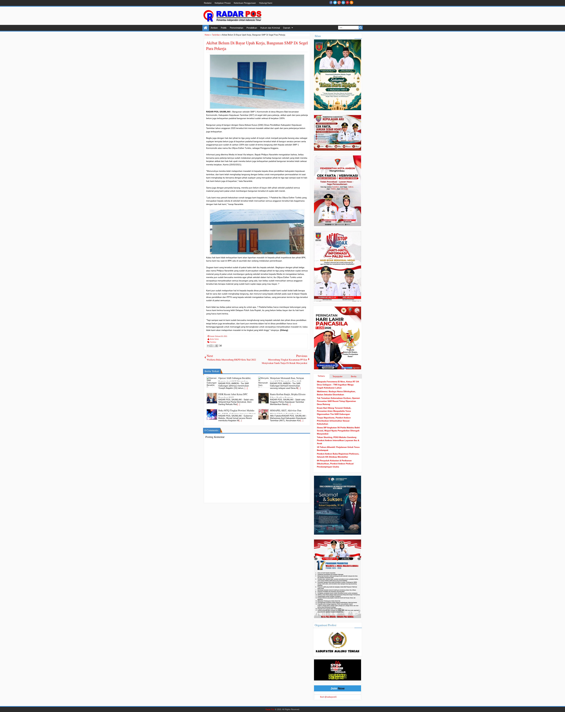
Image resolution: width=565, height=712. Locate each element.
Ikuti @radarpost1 (328, 697)
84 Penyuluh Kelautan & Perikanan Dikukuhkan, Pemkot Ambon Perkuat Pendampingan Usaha (335, 463)
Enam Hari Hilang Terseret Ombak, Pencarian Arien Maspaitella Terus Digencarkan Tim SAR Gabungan (334, 411)
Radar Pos (269, 709)
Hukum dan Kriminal (270, 28)
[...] (246, 388)
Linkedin (343, 2)
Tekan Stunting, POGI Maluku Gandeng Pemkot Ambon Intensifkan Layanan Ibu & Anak (338, 440)
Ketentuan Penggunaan (245, 3)
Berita (353, 376)
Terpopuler (338, 376)
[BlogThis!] (211, 345)
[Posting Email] (220, 345)
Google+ (339, 2)
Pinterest (347, 2)
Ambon (214, 28)
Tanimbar (213, 342)
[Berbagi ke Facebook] (216, 345)
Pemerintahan (236, 28)
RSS (351, 2)
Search (361, 28)
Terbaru (321, 376)
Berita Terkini (214, 339)
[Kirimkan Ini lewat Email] (208, 345)
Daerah (286, 28)
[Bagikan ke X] (213, 345)
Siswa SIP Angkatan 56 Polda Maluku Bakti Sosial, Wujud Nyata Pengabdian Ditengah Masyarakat (338, 430)
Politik (224, 28)
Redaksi (207, 3)
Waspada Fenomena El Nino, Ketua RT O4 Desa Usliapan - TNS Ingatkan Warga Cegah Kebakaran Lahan (338, 384)
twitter (335, 2)
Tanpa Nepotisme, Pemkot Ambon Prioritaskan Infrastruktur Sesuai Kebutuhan (334, 420)
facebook (331, 2)
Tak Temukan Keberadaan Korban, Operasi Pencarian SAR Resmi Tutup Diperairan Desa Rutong (338, 401)
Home (205, 28)
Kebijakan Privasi (223, 3)
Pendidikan (251, 28)
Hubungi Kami (265, 3)
